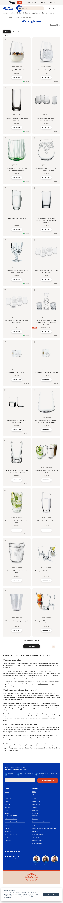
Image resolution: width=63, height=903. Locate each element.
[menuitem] (5, 13)
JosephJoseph (36, 804)
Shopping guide (9, 825)
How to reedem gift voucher (41, 822)
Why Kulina (35, 837)
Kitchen (7, 792)
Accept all (51, 894)
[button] (31, 31)
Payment (7, 828)
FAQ (33, 825)
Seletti (54, 748)
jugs (53, 684)
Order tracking (37, 843)
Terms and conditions (11, 834)
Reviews (35, 818)
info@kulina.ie (12, 856)
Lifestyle (7, 807)
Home (6, 810)
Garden (7, 801)
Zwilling (34, 807)
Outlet (7, 813)
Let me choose (8, 899)
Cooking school (37, 840)
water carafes (43, 684)
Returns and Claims (11, 818)
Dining (7, 795)
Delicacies (8, 798)
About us (35, 831)
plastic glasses (41, 682)
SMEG (34, 798)
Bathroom (8, 804)
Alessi (34, 795)
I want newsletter (48, 780)
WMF (34, 792)
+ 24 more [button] (31, 646)
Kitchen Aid (36, 801)
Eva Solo (35, 813)
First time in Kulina (38, 834)
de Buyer (35, 810)
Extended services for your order (15, 822)
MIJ (8, 750)
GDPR (6, 837)
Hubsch (15, 750)
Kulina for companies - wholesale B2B (44, 828)
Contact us (8, 840)
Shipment (8, 831)
